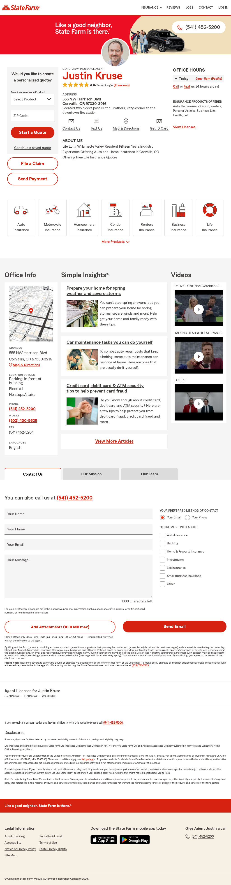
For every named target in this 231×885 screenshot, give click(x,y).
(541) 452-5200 (22, 409)
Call (176, 86)
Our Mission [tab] (91, 474)
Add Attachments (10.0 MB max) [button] (60, 627)
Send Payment (32, 179)
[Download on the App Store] (104, 839)
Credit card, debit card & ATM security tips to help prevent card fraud (105, 388)
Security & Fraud (50, 836)
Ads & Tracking (15, 836)
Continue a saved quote (32, 148)
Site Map (10, 855)
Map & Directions (26, 365)
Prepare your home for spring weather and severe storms (96, 291)
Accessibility (13, 842)
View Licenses (184, 127)
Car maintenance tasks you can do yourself (109, 342)
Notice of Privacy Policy (20, 849)
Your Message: (18, 560)
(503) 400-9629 (23, 420)
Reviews (173, 7)
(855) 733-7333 (140, 665)
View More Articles (114, 441)
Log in (223, 7)
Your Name (15, 514)
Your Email (15, 544)
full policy (87, 759)
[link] (21, 7)
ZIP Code (21, 116)
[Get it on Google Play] (135, 839)
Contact (206, 7)
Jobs (189, 7)
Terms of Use (48, 842)
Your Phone (16, 529)
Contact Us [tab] (33, 474)
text (187, 86)
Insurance (149, 7)
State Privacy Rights (53, 849)
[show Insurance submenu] (160, 7)
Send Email (175, 626)
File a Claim (32, 163)
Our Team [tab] (149, 474)
